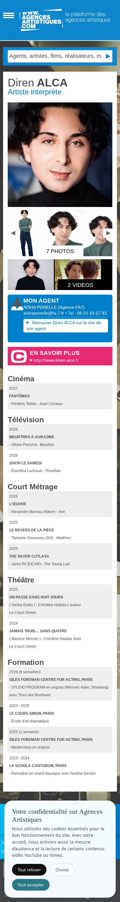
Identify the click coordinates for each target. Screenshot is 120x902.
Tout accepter (31, 884)
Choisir (62, 869)
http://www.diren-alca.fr (56, 360)
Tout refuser (29, 869)
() (71, 307)
